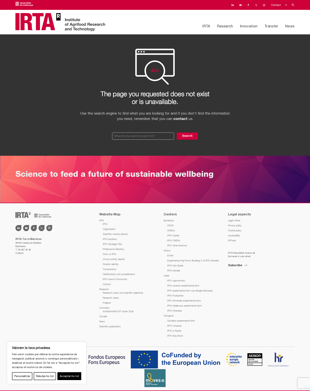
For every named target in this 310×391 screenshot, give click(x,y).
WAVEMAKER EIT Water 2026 (118, 311)
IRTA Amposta (174, 325)
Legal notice (234, 220)
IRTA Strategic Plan (112, 244)
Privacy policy (234, 225)
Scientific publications (110, 326)
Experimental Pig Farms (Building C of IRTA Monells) (193, 260)
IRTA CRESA (173, 240)
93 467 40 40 (24, 249)
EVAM (170, 255)
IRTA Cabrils (173, 235)
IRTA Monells (173, 270)
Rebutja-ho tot (45, 376)
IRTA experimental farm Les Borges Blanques (190, 290)
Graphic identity (110, 264)
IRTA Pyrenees (174, 310)
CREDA (171, 230)
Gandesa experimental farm (181, 320)
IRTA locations (110, 239)
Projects (107, 302)
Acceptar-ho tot (69, 376)
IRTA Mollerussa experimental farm (184, 305)
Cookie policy (234, 230)
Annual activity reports (114, 259)
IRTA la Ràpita (174, 330)
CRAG (170, 225)
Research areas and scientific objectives (123, 292)
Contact (276, 5)
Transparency (109, 269)
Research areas (111, 297)
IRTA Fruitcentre (175, 295)
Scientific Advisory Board (115, 234)
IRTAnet (232, 240)
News (290, 26)
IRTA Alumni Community (115, 279)
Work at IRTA (109, 254)
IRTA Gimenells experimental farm (184, 300)
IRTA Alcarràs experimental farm (183, 285)
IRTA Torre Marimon (177, 245)
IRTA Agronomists (176, 280)
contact (180, 119)
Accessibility (234, 235)
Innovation (249, 26)
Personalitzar (22, 376)
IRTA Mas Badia (175, 265)
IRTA (206, 26)
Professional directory (113, 249)
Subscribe (235, 265)
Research (225, 26)
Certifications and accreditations (119, 274)
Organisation (109, 229)
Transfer (271, 26)
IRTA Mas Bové (175, 335)
